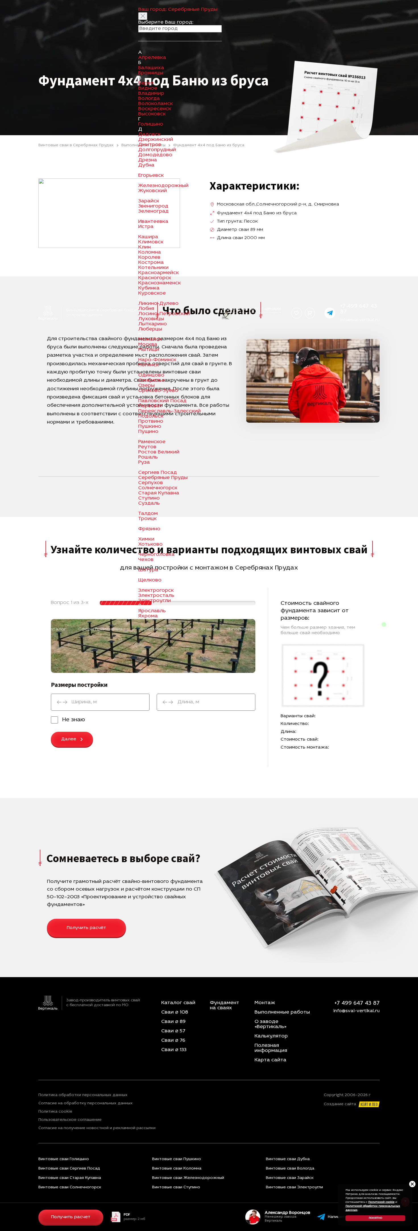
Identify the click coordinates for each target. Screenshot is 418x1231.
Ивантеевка (153, 221)
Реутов (147, 447)
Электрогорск (156, 590)
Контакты (299, 629)
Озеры (146, 385)
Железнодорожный (163, 185)
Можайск (150, 339)
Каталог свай (178, 1003)
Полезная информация (270, 1048)
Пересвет (150, 406)
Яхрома (148, 616)
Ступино (149, 498)
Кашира (148, 237)
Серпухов (150, 483)
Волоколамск (155, 103)
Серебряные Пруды (163, 477)
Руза (144, 462)
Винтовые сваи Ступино (176, 1187)
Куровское (152, 293)
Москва (147, 344)
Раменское (151, 442)
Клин (144, 247)
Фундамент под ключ (164, 629)
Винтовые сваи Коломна (176, 1168)
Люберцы (150, 329)
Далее (68, 739)
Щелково (150, 580)
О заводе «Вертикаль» (270, 1024)
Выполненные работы (251, 629)
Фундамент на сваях (224, 1005)
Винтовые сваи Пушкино (176, 1159)
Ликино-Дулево (158, 303)
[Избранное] (296, 313)
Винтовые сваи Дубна (288, 1159)
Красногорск (154, 278)
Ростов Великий (158, 452)
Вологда (149, 98)
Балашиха (151, 68)
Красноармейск (158, 273)
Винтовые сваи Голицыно (63, 1159)
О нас (207, 629)
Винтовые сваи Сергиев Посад (69, 1168)
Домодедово (155, 155)
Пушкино (149, 426)
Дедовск (149, 134)
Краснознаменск (159, 283)
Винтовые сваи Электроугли (294, 1187)
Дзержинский (155, 139)
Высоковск (152, 114)
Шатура (148, 570)
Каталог (56, 629)
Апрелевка (152, 57)
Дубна (146, 165)
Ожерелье (151, 380)
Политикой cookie (381, 1202)
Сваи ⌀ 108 (174, 1012)
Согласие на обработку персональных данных (85, 1103)
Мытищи (148, 349)
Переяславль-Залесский (169, 411)
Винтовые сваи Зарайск (290, 1178)
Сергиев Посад (157, 472)
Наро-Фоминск (157, 360)
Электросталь (156, 595)
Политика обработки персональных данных (83, 1095)
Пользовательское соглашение (70, 1120)
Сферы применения (100, 629)
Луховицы (151, 319)
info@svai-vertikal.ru (360, 320)
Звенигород (153, 206)
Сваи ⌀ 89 (173, 1021)
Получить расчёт (86, 928)
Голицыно (150, 124)
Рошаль (148, 457)
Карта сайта (270, 1060)
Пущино (148, 431)
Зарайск (148, 201)
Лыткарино (152, 324)
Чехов (146, 559)
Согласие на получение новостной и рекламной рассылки (97, 1128)
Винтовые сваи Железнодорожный (188, 1178)
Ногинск (148, 365)
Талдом (148, 513)
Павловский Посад (162, 401)
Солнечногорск (157, 488)
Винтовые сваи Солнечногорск (69, 1187)
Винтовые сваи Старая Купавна (69, 1178)
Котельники (153, 267)
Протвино (150, 421)
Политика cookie (55, 1112)
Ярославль (152, 611)
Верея (146, 83)
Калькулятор (365, 629)
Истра (146, 226)
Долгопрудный (157, 150)
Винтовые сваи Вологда (290, 1168)
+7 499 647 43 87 (357, 1003)
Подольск (151, 416)
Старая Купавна (158, 493)
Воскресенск (154, 109)
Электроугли (154, 600)
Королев (149, 257)
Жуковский (152, 191)
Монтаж (264, 1003)
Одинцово (151, 375)
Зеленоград (153, 211)
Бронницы (150, 73)
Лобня (146, 308)
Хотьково (150, 544)
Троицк (147, 518)
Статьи (330, 629)
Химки (146, 539)
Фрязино (149, 529)
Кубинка (149, 288)
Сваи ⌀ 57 (173, 1031)
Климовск (151, 242)
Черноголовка (156, 554)
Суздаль (149, 503)
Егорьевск (151, 175)
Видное (147, 88)
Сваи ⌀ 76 (173, 1040)
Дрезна (147, 160)
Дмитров (149, 144)
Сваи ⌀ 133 (174, 1050)
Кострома (151, 262)
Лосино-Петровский (164, 314)
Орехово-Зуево (158, 390)
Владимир (151, 93)
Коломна (149, 252)
